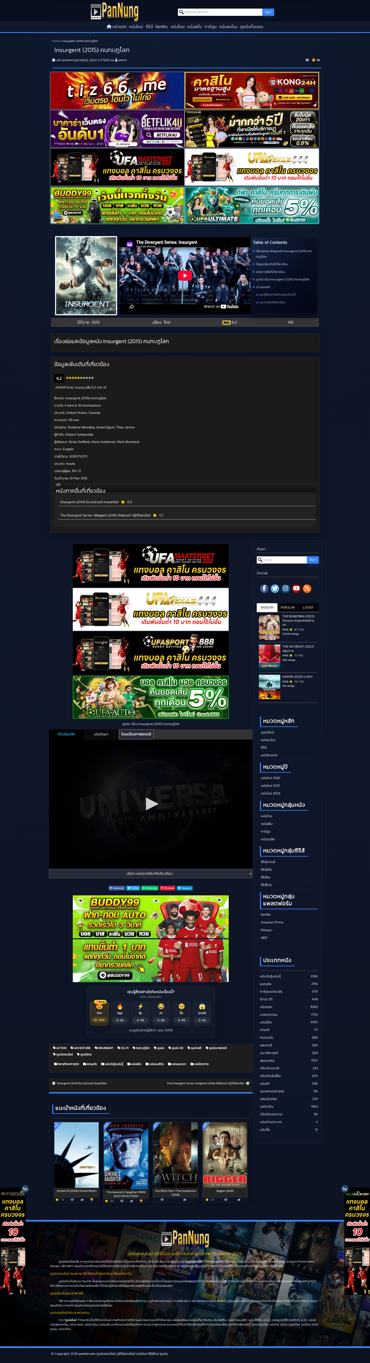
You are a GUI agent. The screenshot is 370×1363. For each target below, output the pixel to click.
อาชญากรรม (269, 1014)
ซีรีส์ (149, 27)
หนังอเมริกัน (156, 1064)
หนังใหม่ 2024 (270, 793)
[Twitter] (275, 588)
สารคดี (264, 1030)
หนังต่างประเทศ (271, 1122)
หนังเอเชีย (267, 839)
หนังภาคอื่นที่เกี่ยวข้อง (270, 272)
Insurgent (105, 1048)
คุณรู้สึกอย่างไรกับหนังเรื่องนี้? (278, 294)
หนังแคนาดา (178, 1064)
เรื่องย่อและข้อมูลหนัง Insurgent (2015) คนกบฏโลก (284, 254)
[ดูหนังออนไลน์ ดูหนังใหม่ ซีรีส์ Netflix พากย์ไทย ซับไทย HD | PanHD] (114, 11)
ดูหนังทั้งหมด (251, 27)
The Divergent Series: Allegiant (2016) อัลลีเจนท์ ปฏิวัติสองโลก (105, 515)
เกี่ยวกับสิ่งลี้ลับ (270, 1076)
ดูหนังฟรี (195, 1048)
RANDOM (267, 607)
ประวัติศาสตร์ (269, 1053)
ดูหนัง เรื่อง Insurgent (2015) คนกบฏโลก (282, 279)
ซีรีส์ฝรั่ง (266, 869)
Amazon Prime (271, 922)
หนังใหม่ (136, 27)
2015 (95, 322)
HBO (263, 938)
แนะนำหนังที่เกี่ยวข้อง (272, 302)
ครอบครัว (266, 1037)
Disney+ (266, 930)
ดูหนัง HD (177, 1048)
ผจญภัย (91, 1064)
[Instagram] (285, 588)
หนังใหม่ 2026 (270, 778)
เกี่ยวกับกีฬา (268, 1099)
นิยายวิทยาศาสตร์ (68, 1064)
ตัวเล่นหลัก (263, 287)
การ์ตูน (210, 27)
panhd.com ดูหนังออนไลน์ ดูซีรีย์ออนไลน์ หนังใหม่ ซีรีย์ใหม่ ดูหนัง (123, 1354)
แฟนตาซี (266, 1045)
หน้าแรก (119, 27)
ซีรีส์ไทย (266, 885)
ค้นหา (268, 12)
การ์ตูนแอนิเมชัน (271, 991)
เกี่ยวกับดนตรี (269, 1068)
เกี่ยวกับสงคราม (271, 1114)
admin (122, 60)
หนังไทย (178, 27)
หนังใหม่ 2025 (270, 785)
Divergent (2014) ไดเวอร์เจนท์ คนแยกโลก (89, 502)
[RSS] (307, 588)
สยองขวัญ (267, 1060)
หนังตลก (266, 1007)
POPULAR (288, 607)
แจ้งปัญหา (101, 734)
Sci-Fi (124, 1048)
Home (56, 41)
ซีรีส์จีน (265, 877)
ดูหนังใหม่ (86, 1054)
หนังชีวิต (266, 1022)
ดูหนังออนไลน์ (64, 1054)
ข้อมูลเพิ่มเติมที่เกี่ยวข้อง (272, 264)
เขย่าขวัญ (266, 1106)
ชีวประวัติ (266, 999)
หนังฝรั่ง (194, 27)
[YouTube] (296, 588)
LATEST (308, 607)
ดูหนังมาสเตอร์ (217, 1048)
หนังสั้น (265, 1129)
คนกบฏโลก (142, 1048)
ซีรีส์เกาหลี (267, 862)
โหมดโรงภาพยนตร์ (136, 734)
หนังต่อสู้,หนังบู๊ (113, 1064)
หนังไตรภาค (201, 1064)
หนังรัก (265, 1083)
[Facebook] (264, 588)
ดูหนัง (160, 1048)
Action (61, 1048)
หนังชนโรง (228, 27)
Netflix (161, 27)
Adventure (82, 1048)
